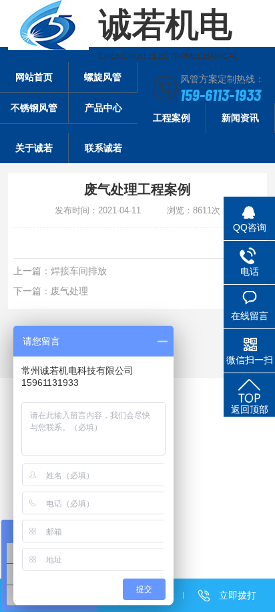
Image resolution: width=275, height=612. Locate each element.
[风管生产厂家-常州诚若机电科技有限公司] (48, 25)
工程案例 (171, 117)
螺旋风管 (102, 77)
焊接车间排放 (79, 271)
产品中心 (103, 107)
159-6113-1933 (220, 94)
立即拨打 (237, 595)
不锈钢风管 (34, 107)
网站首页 (34, 77)
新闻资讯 (240, 117)
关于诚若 (34, 147)
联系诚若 (103, 147)
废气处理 (69, 291)
